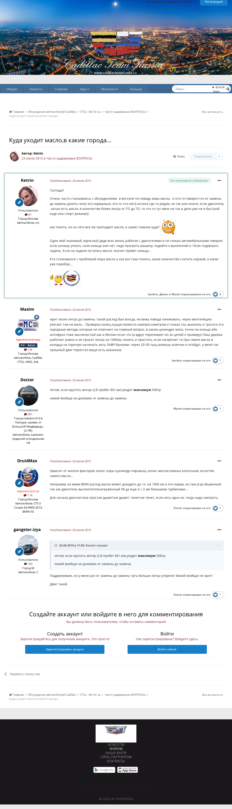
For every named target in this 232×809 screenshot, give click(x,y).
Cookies (143, 790)
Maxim (176, 294)
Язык (88, 790)
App (83, 89)
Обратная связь (122, 790)
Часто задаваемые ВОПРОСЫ (69, 158)
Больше (136, 89)
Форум (12, 89)
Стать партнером (116, 757)
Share (180, 156)
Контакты (116, 761)
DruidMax (27, 460)
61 (29, 214)
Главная (61, 89)
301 (29, 414)
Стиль (101, 790)
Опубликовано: (70, 181)
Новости (35, 89)
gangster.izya (27, 529)
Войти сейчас (167, 649)
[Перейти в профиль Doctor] (28, 395)
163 (29, 564)
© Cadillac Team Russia (116, 799)
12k (29, 349)
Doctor (27, 379)
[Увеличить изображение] (168, 227)
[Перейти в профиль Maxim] (28, 325)
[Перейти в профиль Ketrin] (14, 156)
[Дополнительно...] (219, 180)
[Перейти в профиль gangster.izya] (28, 545)
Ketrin (38, 153)
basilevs (153, 294)
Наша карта (116, 752)
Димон (164, 294)
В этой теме (219, 89)
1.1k (30, 495)
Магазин (108, 89)
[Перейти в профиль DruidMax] (28, 476)
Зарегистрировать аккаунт (65, 649)
